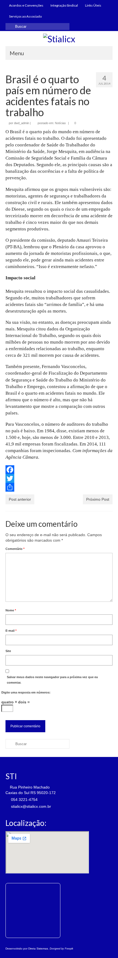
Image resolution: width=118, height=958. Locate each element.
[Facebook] (59, 469)
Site (8, 651)
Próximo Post (97, 499)
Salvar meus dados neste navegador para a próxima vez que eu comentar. (52, 679)
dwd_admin (21, 123)
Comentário (14, 548)
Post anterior (20, 499)
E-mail (10, 630)
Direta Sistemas (38, 948)
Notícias (60, 123)
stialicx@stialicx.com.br (30, 806)
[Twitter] (59, 478)
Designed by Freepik (61, 948)
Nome (10, 610)
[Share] (59, 487)
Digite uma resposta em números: (25, 692)
